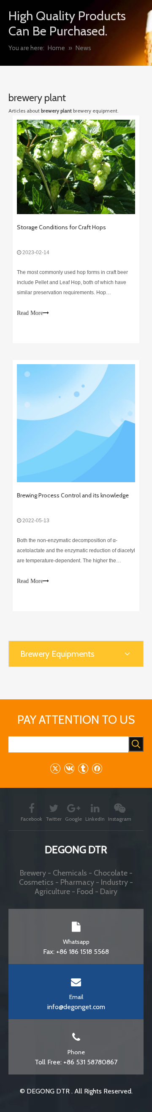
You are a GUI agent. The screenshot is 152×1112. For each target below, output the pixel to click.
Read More (30, 313)
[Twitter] (55, 768)
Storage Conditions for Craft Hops (61, 227)
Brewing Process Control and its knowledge (73, 495)
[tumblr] (83, 768)
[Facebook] (97, 768)
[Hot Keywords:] (136, 744)
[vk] (69, 768)
